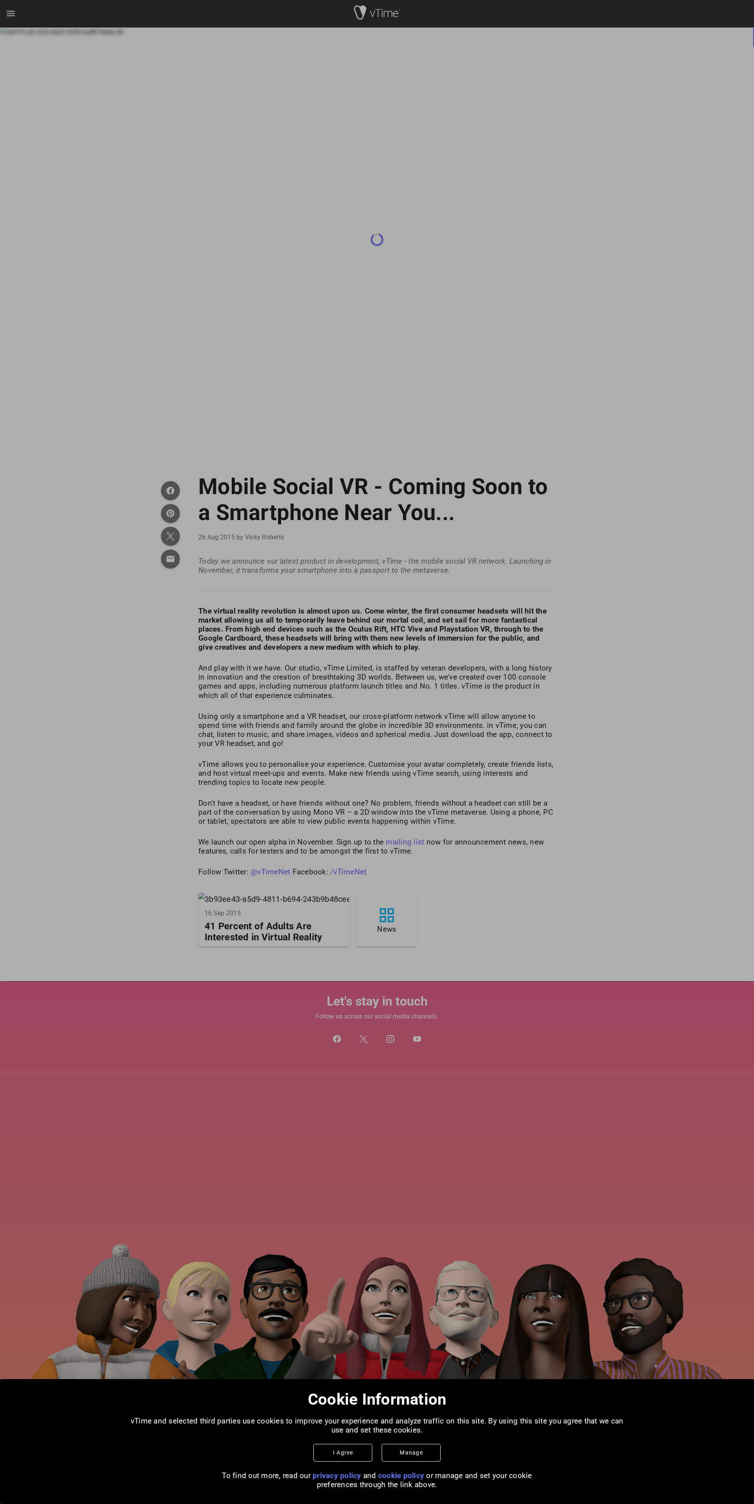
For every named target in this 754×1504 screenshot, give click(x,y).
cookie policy (401, 1475)
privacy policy (337, 1475)
